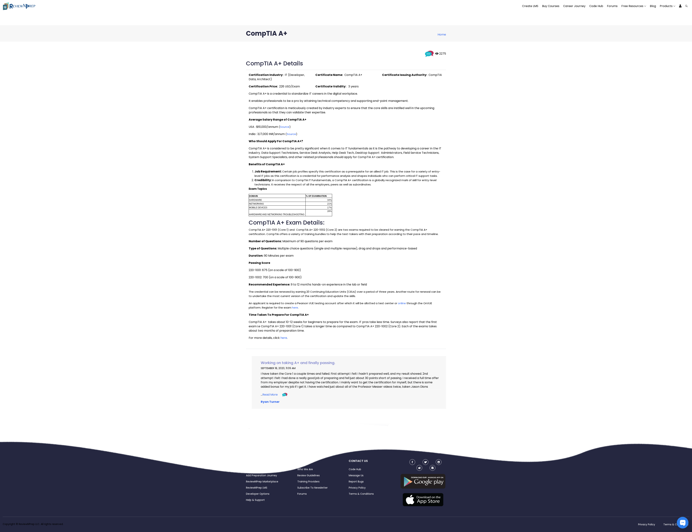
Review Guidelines (308, 475)
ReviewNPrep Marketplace (262, 481)
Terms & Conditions (361, 494)
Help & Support (255, 500)
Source (284, 127)
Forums (612, 6)
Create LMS (530, 6)
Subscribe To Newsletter (312, 487)
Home (442, 34)
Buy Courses (550, 6)
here (295, 307)
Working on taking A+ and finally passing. (298, 362)
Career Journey (574, 6)
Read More (270, 395)
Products (666, 6)
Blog (653, 6)
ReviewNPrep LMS (256, 487)
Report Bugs (356, 481)
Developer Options (257, 494)
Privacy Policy (357, 487)
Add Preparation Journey (261, 475)
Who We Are (305, 469)
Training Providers (308, 481)
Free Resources (632, 6)
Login (249, 469)
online (402, 303)
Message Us (356, 475)
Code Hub (596, 6)
